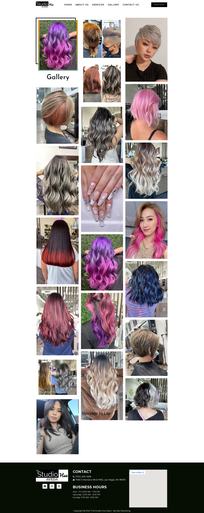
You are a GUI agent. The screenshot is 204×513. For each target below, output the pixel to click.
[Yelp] (59, 486)
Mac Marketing (123, 511)
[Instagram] (52, 486)
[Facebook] (44, 486)
